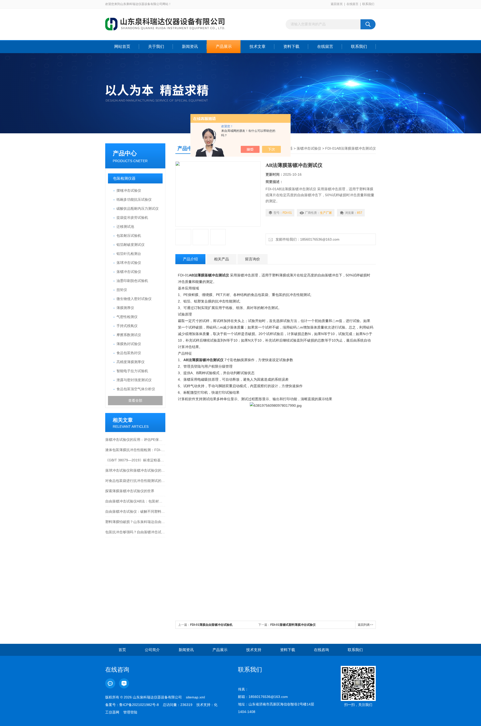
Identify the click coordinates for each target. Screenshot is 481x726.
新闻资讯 (190, 46)
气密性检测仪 (127, 317)
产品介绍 (190, 259)
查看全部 (135, 400)
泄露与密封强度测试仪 (134, 380)
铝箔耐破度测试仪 (130, 245)
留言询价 (252, 259)
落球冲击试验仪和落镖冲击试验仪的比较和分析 (135, 470)
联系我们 (368, 4)
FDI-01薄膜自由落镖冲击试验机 (211, 625)
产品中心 (125, 153)
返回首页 (337, 4)
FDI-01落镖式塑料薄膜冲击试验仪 (293, 625)
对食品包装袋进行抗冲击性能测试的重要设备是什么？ (135, 481)
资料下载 (291, 46)
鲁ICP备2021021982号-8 (139, 705)
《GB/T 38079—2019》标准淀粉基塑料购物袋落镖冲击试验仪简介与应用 (135, 460)
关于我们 (156, 46)
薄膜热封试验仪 (128, 344)
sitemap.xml (195, 697)
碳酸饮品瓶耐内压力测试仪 (137, 208)
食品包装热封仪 (128, 353)
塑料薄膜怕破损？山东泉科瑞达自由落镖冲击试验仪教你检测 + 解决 (135, 522)
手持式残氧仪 (127, 326)
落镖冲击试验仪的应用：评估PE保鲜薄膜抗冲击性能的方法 (135, 440)
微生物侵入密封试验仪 (134, 299)
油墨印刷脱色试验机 (132, 281)
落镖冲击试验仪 (128, 272)
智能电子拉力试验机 (132, 371)
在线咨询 (321, 650)
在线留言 (352, 4)
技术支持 (253, 650)
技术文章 (258, 46)
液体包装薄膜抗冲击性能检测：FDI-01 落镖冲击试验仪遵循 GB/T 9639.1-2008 (135, 450)
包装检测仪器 (124, 178)
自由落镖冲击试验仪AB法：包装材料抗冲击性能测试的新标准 (135, 501)
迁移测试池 (125, 227)
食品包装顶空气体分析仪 (135, 389)
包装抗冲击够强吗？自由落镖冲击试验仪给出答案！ (135, 532)
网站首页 (122, 46)
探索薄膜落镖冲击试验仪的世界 (129, 491)
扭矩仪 (121, 290)
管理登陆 (130, 712)
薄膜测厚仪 (125, 308)
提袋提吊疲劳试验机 (132, 218)
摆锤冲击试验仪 (128, 190)
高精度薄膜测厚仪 (130, 362)
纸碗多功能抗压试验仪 (134, 199)
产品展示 (224, 46)
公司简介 (152, 650)
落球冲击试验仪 (128, 263)
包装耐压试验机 (128, 236)
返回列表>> (365, 625)
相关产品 (221, 259)
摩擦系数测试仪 (128, 335)
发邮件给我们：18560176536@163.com (306, 239)
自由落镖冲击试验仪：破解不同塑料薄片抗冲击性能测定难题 (135, 511)
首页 (122, 650)
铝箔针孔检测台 (128, 254)
